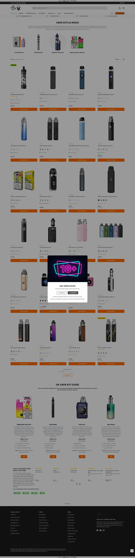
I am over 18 (62, 292)
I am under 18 (73, 292)
